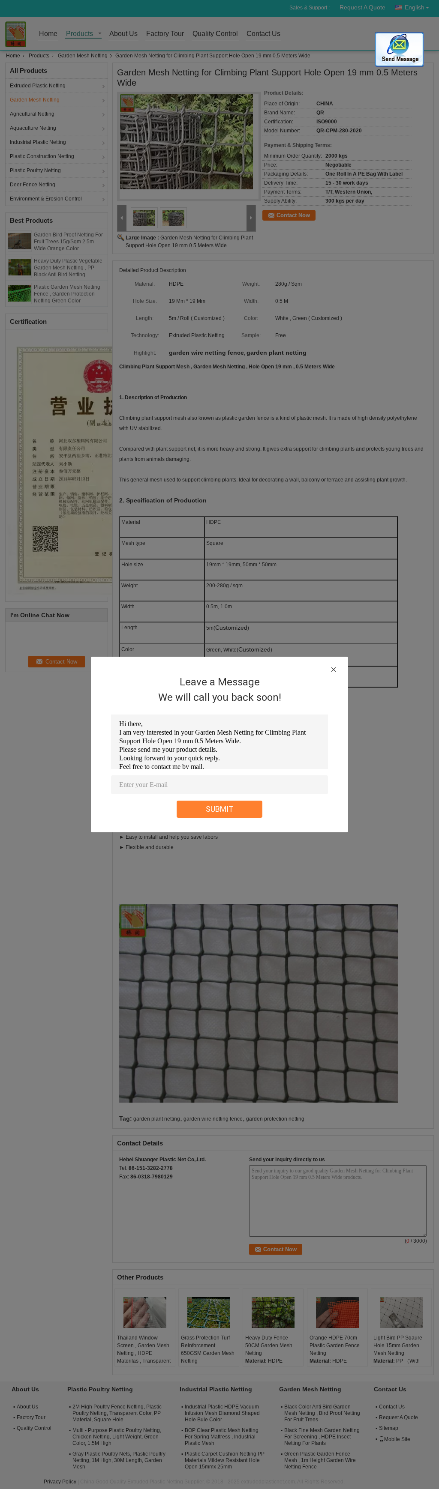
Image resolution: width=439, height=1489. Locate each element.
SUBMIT (220, 808)
